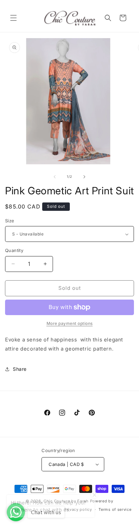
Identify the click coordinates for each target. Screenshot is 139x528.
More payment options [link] (70, 323)
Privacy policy (78, 509)
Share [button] (20, 369)
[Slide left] (54, 176)
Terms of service (115, 509)
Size (10, 220)
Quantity (14, 250)
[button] (13, 17)
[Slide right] (84, 176)
